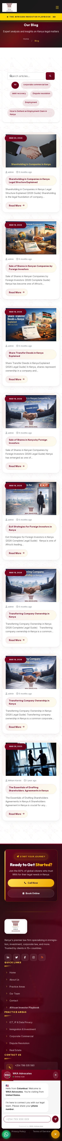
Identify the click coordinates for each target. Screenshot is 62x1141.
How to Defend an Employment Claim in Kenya (28, 112)
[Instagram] (33, 957)
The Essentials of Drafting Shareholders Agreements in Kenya (28, 789)
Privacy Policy (19, 1131)
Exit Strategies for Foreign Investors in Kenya (30, 528)
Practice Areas (17, 986)
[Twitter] (16, 957)
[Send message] (55, 1119)
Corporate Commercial (21, 1036)
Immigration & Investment (23, 1029)
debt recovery (19, 93)
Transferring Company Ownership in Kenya (29, 615)
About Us (14, 979)
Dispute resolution (41, 93)
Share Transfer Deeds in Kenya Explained (26, 354)
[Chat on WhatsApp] (6, 1134)
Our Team (15, 993)
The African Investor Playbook (32, 16)
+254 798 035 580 (24, 1065)
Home (26, 39)
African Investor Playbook (24, 1007)
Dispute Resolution (19, 1043)
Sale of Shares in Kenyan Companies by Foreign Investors (30, 268)
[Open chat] (55, 1134)
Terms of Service (41, 1131)
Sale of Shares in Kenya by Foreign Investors (28, 441)
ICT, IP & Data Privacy (21, 1022)
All (15, 84)
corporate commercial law (35, 84)
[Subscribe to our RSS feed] (41, 957)
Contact (14, 1000)
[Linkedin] (7, 957)
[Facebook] (24, 957)
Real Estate (15, 1050)
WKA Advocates (36, 1126)
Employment (31, 102)
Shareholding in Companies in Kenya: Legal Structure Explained (29, 181)
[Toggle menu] (57, 7)
